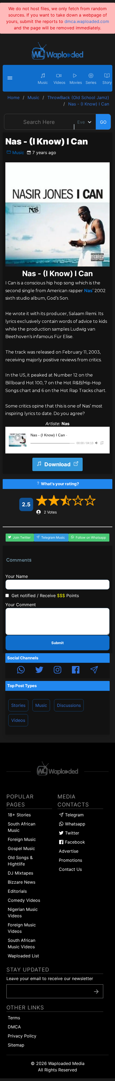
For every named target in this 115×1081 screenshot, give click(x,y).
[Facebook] (75, 670)
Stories (18, 705)
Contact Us (70, 869)
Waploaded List (23, 955)
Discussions (69, 705)
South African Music (21, 827)
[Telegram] (94, 670)
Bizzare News (21, 882)
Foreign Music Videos (22, 928)
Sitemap (16, 1045)
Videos (18, 720)
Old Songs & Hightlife (20, 861)
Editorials (17, 891)
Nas (88, 290)
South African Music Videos (21, 943)
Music (17, 152)
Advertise (68, 851)
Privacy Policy (22, 1036)
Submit (57, 643)
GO (103, 122)
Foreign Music (22, 839)
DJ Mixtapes (20, 873)
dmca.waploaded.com (86, 21)
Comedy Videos (24, 900)
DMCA (14, 1026)
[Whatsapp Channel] (21, 670)
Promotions (70, 860)
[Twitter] (39, 670)
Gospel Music (21, 848)
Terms (14, 1017)
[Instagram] (57, 670)
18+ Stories (19, 814)
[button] (11, 78)
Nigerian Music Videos (23, 912)
